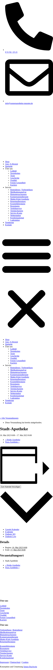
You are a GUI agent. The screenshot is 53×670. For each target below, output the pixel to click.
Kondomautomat (17, 218)
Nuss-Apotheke (12, 442)
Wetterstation (15, 215)
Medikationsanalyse (18, 192)
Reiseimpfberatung (18, 201)
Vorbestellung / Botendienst (11, 630)
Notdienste (9, 222)
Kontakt (8, 225)
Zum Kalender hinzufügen (10, 487)
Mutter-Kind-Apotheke (19, 199)
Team (12, 176)
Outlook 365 (10, 534)
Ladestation (15, 220)
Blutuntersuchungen (18, 194)
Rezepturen (15, 206)
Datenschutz (15, 662)
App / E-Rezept (11, 164)
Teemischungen (16, 211)
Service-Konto (16, 213)
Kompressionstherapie (19, 197)
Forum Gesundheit (17, 183)
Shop (7, 162)
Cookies (25, 662)
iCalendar (9, 532)
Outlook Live (10, 536)
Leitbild (13, 171)
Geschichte (14, 178)
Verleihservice (16, 208)
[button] (26, 282)
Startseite (8, 166)
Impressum (4, 662)
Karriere (13, 185)
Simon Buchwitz (30, 667)
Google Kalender (12, 529)
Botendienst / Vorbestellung (21, 190)
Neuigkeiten (15, 173)
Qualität (13, 180)
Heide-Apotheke (12, 440)
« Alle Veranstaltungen (9, 418)
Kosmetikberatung (17, 204)
